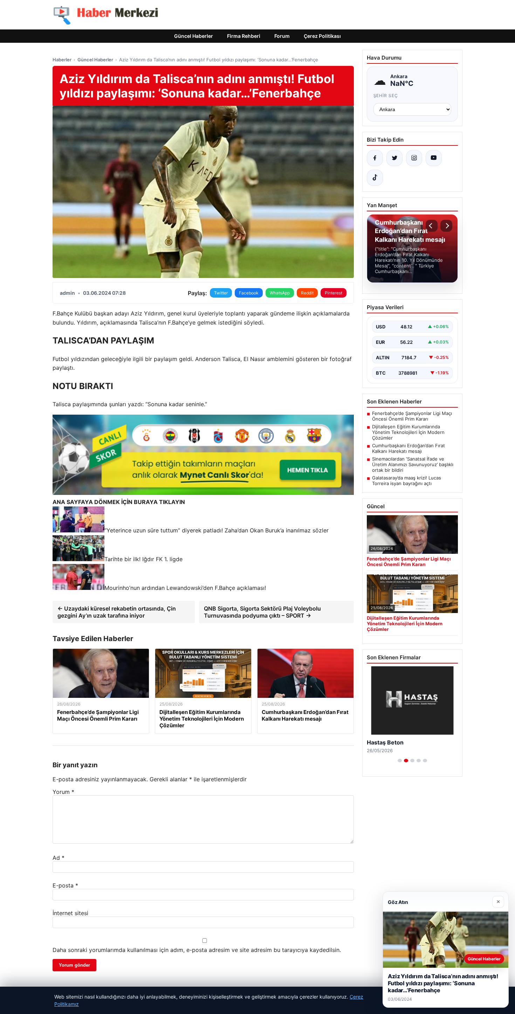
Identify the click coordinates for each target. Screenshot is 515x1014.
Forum (282, 36)
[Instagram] (414, 158)
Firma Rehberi (243, 36)
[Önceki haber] (432, 226)
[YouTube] (434, 158)
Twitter (221, 292)
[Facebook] (375, 158)
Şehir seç (385, 95)
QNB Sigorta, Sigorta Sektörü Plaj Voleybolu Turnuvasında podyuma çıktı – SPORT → (262, 612)
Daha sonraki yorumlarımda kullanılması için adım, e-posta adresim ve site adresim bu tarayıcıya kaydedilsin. (197, 949)
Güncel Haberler (193, 36)
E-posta (65, 885)
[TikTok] (375, 178)
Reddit (307, 292)
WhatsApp (280, 292)
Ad (58, 857)
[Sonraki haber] (446, 226)
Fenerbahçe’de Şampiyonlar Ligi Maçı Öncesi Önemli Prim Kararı (412, 416)
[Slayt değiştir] (400, 760)
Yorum (63, 791)
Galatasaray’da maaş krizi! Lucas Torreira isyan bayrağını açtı (406, 480)
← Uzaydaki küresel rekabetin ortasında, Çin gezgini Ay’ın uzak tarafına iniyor (116, 612)
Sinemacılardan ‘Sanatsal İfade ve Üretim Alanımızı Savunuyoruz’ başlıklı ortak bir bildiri (412, 464)
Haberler (62, 59)
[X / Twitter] (394, 158)
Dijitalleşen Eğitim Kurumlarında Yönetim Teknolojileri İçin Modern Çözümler (408, 432)
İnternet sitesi (70, 913)
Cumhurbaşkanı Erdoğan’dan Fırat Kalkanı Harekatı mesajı (408, 448)
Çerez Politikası (322, 36)
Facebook (249, 292)
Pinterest (333, 292)
